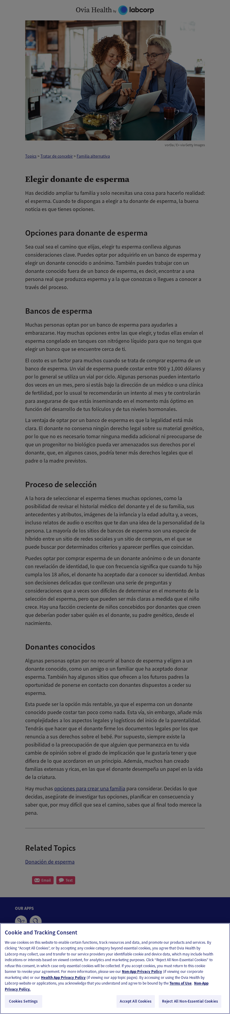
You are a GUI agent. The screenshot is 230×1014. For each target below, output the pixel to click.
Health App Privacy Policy (63, 977)
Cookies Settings (23, 1001)
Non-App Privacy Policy (142, 971)
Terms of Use (181, 983)
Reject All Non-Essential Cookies (190, 1001)
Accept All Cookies (135, 1001)
